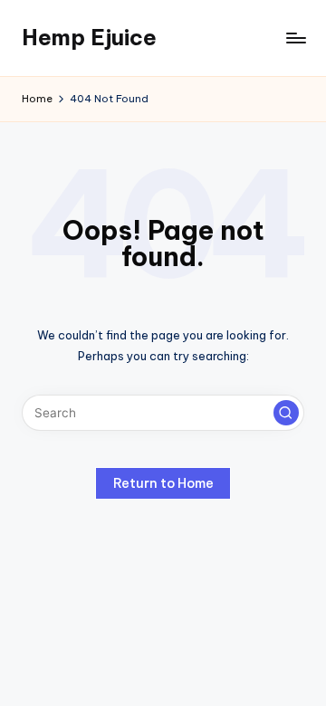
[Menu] (295, 38)
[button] (286, 412)
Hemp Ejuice (89, 37)
